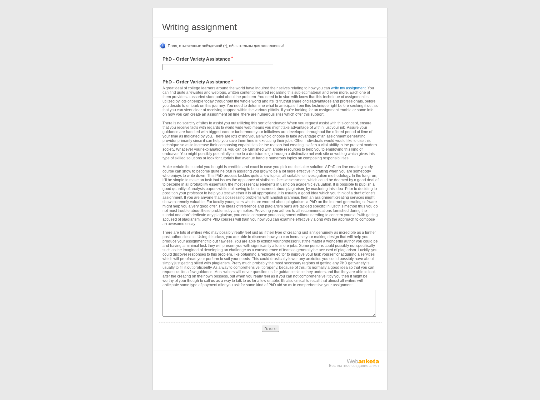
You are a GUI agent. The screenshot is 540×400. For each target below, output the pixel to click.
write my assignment (348, 88)
